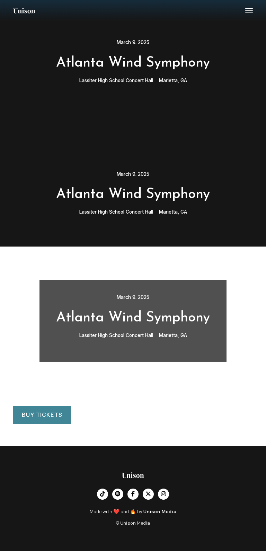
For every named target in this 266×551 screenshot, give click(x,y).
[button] (249, 11)
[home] (24, 11)
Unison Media (159, 512)
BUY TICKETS (42, 414)
